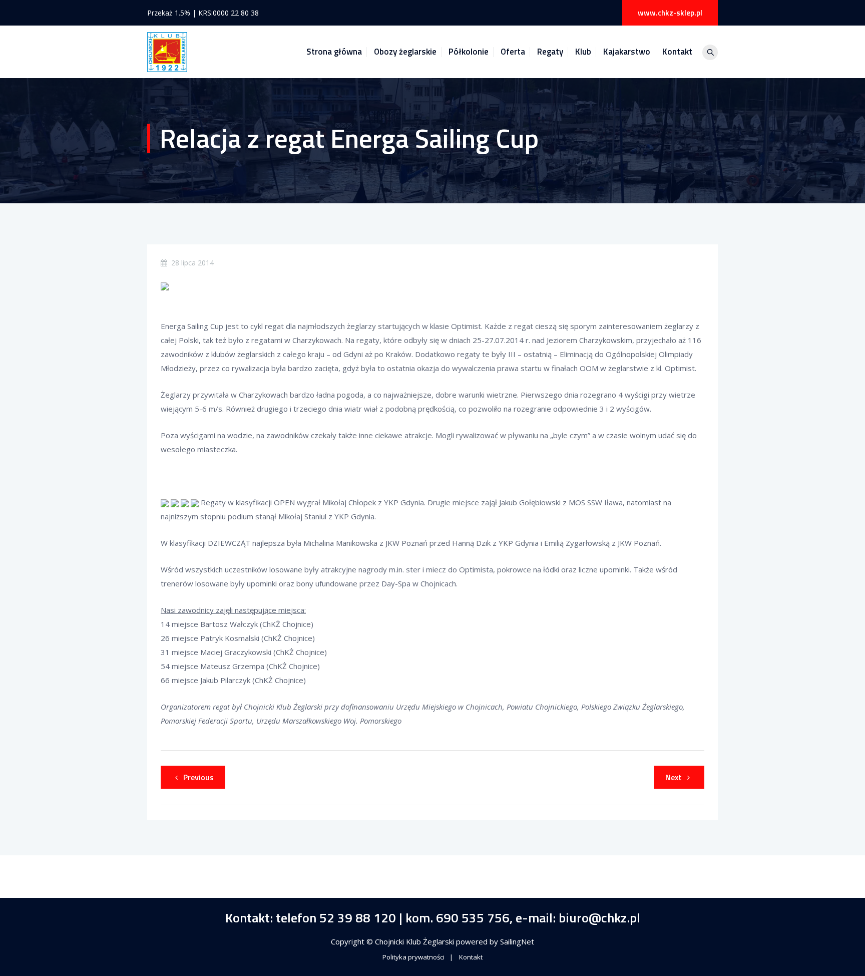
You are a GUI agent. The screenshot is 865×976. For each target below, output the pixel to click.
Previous (198, 777)
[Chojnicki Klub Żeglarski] (167, 52)
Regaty (550, 51)
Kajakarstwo (626, 51)
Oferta (513, 51)
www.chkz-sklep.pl (670, 13)
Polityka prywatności (413, 956)
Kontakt (677, 51)
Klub (583, 51)
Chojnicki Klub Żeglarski (415, 941)
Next (673, 777)
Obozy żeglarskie (405, 51)
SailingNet (517, 941)
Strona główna (334, 51)
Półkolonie (469, 51)
